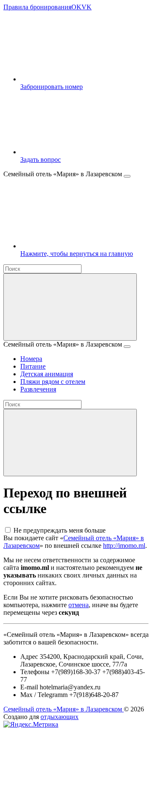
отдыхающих (60, 716)
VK (86, 7)
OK (76, 7)
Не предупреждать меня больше (60, 530)
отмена (78, 604)
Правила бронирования (37, 7)
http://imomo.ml (124, 545)
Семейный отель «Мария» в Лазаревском (63, 709)
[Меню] (127, 176)
